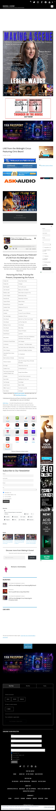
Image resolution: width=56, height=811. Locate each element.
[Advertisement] (28, 19)
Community (30, 795)
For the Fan (28, 778)
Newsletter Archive (29, 791)
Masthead (22, 789)
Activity (17, 798)
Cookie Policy (27, 808)
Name (4, 473)
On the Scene (42, 781)
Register (40, 798)
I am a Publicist (7, 498)
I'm (11, 748)
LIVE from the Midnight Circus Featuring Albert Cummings (8, 542)
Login (46, 798)
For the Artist (30, 771)
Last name (5, 478)
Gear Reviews (39, 774)
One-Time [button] (11, 685)
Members (28, 798)
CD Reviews (15, 781)
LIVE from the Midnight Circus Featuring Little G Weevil (19, 542)
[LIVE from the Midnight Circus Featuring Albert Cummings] (8, 537)
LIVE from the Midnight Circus (17, 583)
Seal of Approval (31, 789)
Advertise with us (12, 789)
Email (4, 482)
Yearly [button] (44, 685)
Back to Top (28, 647)
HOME (14, 774)
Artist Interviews (25, 781)
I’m (3, 487)
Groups (35, 798)
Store (10, 798)
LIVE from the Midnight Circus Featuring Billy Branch (22, 585)
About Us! (28, 786)
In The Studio (30, 774)
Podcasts (11, 589)
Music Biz (22, 774)
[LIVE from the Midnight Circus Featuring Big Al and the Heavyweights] (31, 537)
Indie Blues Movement (21, 395)
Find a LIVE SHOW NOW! (44, 789)
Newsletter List (7, 492)
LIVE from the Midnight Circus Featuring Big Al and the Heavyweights (31, 542)
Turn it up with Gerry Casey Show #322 (19, 592)
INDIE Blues (5, 403)
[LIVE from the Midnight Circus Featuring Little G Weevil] (19, 537)
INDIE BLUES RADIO (19, 393)
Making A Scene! (27, 804)
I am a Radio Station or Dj (10, 494)
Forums (23, 798)
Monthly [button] (28, 685)
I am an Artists (7, 496)
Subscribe (32, 557)
